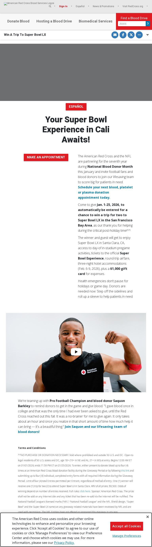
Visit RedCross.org (133, 6)
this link (125, 470)
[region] (76, 529)
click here (85, 491)
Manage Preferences (126, 536)
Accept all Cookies (126, 526)
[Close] (147, 516)
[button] (50, 6)
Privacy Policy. (64, 542)
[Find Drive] (148, 23)
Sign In (63, 6)
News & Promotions (104, 6)
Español (80, 6)
